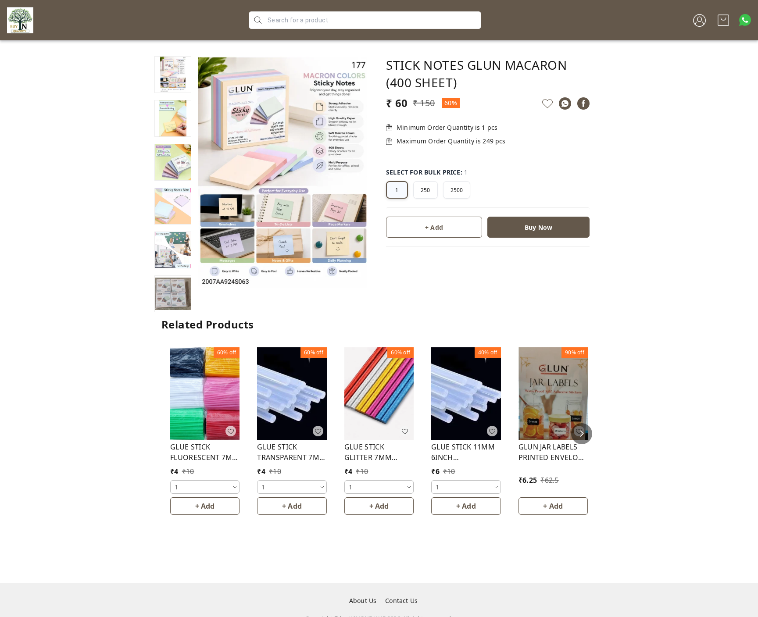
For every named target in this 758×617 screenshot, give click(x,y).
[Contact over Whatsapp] (745, 20)
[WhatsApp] (565, 103)
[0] (723, 20)
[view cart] (723, 20)
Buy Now (538, 227)
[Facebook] (583, 103)
